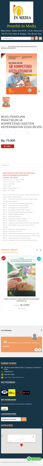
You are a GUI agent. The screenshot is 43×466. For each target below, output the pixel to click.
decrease (3, 133)
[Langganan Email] (23, 419)
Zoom (39, 91)
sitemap (31, 462)
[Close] (33, 436)
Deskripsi (5, 165)
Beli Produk (21, 308)
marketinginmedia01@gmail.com (14, 377)
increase (28, 133)
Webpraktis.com (25, 462)
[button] (21, 445)
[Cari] (32, 38)
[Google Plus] (40, 462)
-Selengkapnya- (36, 342)
